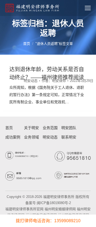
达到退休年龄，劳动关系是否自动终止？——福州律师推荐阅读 (46, 73)
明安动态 (31, 81)
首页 (26, 44)
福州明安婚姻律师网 (60, 209)
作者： (54, 81)
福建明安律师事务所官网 (24, 209)
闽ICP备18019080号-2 (54, 203)
